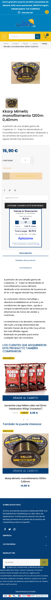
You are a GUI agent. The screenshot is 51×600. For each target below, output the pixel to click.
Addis (33, 591)
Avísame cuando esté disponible (25, 205)
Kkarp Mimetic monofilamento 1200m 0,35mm (25, 480)
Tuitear (9, 190)
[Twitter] (10, 530)
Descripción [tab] (25, 253)
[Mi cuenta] (47, 12)
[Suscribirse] (44, 562)
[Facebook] (5, 530)
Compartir (4, 190)
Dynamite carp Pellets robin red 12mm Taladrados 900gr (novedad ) (25, 407)
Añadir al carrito (26, 176)
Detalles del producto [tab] (26, 260)
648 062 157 (27, 12)
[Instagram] (14, 530)
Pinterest (15, 190)
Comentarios (25, 267)
